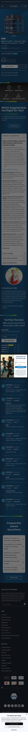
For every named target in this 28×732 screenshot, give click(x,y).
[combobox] (16, 365)
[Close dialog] (26, 355)
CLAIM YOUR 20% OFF (20, 367)
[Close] (26, 714)
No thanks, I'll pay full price (21, 368)
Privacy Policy (18, 721)
